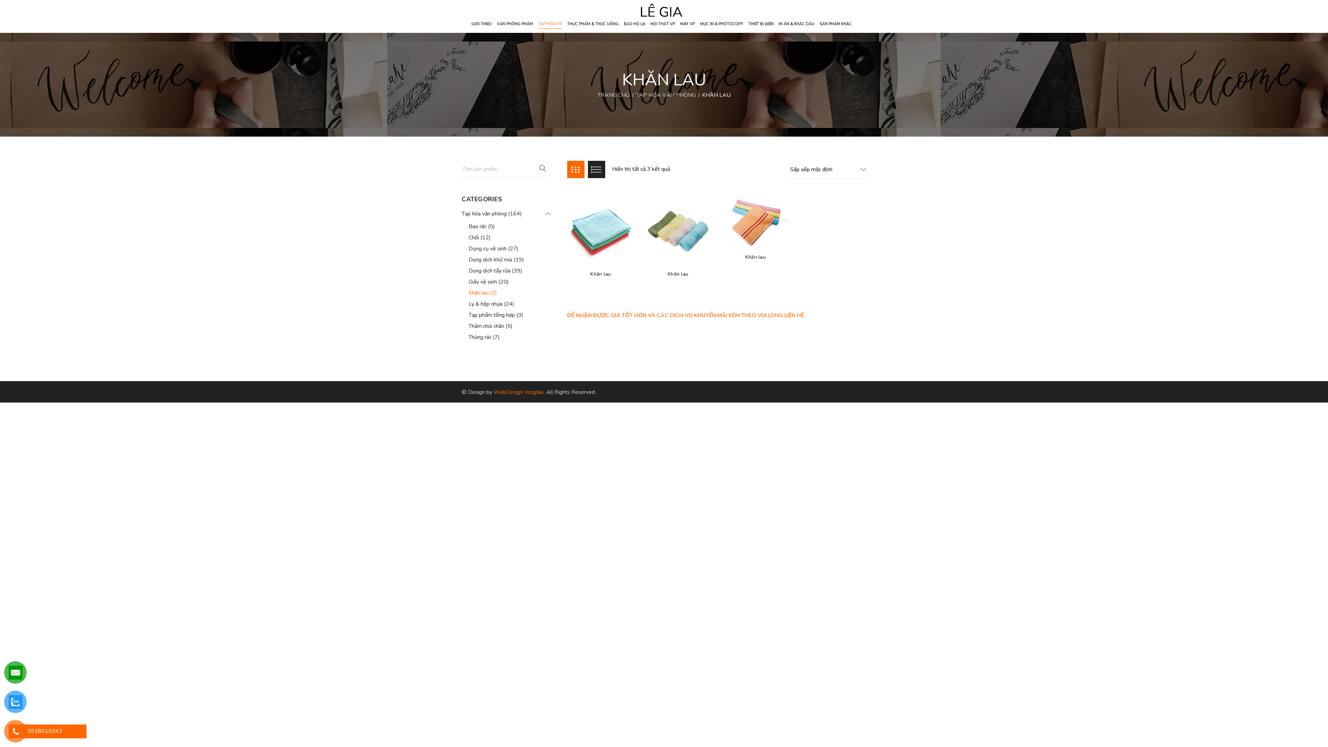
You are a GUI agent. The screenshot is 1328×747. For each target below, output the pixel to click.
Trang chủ (614, 95)
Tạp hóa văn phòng (666, 95)
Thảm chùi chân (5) (491, 326)
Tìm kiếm (543, 169)
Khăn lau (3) (483, 293)
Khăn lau (600, 274)
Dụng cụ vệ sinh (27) (493, 248)
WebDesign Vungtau (519, 392)
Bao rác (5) (482, 226)
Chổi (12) (480, 237)
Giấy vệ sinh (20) (489, 282)
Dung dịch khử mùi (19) (496, 260)
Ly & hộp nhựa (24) (491, 304)
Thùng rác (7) (484, 337)
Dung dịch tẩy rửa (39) (495, 271)
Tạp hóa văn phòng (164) (492, 214)
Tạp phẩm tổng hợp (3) (496, 315)
